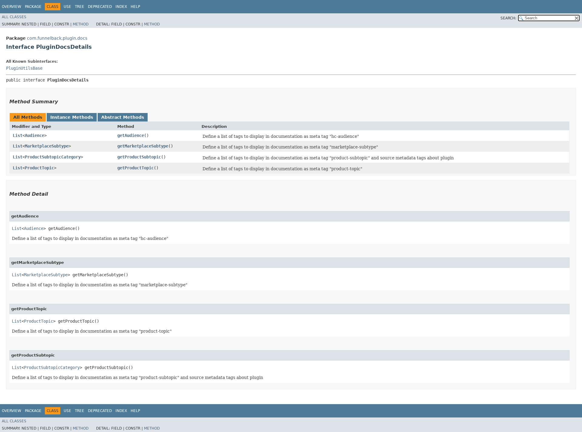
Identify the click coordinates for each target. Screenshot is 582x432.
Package (33, 7)
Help (135, 7)
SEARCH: (508, 18)
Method (81, 24)
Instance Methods (71, 117)
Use (67, 7)
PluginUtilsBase (24, 68)
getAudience (130, 135)
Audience (34, 135)
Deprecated (100, 7)
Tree (79, 7)
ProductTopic (39, 167)
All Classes (14, 17)
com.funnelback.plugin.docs (57, 38)
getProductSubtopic (139, 157)
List (17, 135)
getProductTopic (135, 167)
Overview (11, 7)
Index (121, 7)
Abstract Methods (122, 117)
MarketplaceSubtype (47, 146)
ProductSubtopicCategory (53, 157)
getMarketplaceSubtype (142, 146)
